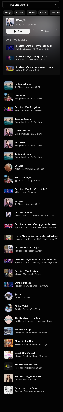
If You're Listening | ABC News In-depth (45, 227)
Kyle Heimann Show (33, 368)
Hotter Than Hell (22, 131)
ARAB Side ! (21, 59)
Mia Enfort (28, 274)
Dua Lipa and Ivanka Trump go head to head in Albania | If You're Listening (37, 224)
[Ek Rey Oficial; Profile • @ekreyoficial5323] (32, 308)
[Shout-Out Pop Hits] (32, 343)
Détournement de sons (34, 391)
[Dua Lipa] (32, 167)
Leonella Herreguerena (32, 216)
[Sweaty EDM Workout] (32, 355)
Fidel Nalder (28, 251)
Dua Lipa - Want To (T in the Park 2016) (34, 46)
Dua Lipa (30, 87)
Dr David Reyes (30, 286)
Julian (19, 70)
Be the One (20, 142)
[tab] (8, 12)
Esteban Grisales (24, 49)
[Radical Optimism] (32, 85)
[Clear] (55, 4)
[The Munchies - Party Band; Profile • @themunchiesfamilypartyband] (32, 319)
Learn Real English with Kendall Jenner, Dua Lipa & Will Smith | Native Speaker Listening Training (37, 259)
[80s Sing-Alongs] (32, 331)
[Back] (6, 4)
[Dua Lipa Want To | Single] (32, 249)
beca (24, 192)
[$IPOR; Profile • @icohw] (32, 296)
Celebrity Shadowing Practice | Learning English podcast (45, 262)
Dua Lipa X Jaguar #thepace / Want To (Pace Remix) (35, 56)
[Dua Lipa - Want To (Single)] (32, 273)
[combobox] (34, 5)
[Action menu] (56, 22)
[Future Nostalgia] (32, 179)
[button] (10, 22)
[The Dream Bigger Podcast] (32, 378)
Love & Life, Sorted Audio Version (45, 239)
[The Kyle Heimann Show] (32, 366)
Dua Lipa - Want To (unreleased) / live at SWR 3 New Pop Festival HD (35, 67)
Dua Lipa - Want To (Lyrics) (27, 107)
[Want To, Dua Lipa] (32, 284)
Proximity (26, 110)
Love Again (20, 95)
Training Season (23, 119)
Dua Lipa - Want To (23, 212)
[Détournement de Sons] (32, 390)
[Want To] (10, 22)
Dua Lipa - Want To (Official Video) (31, 189)
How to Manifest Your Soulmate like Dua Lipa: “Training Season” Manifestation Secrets (37, 236)
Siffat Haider (30, 379)
